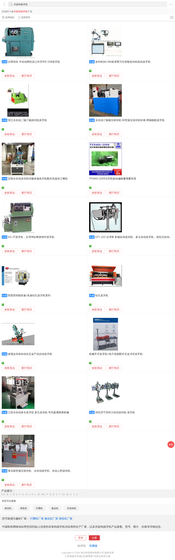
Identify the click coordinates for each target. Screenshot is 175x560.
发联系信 (9, 75)
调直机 (23, 508)
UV (63, 494)
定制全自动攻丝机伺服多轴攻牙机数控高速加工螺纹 (38, 178)
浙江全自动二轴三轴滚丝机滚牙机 (27, 120)
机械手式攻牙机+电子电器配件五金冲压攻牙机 (116, 354)
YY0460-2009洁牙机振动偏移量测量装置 (112, 178)
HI (26, 494)
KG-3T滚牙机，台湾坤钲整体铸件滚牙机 (31, 237)
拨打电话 (26, 75)
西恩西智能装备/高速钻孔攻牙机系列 (29, 295)
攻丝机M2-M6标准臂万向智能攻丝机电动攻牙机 (123, 61)
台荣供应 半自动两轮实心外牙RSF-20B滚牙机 (34, 61)
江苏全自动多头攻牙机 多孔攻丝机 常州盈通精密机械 (38, 412)
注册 (94, 537)
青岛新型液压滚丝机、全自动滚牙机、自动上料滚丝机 (39, 470)
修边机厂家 (51, 518)
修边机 (54, 508)
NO (43, 494)
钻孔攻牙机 (101, 295)
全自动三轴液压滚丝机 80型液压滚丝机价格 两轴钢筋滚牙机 (130, 120)
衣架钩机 (71, 508)
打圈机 (39, 508)
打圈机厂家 (37, 518)
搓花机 (8, 508)
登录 (80, 537)
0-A (3, 494)
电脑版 (93, 545)
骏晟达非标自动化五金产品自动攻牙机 (30, 354)
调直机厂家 (65, 518)
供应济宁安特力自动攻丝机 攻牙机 (115, 412)
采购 (171, 444)
